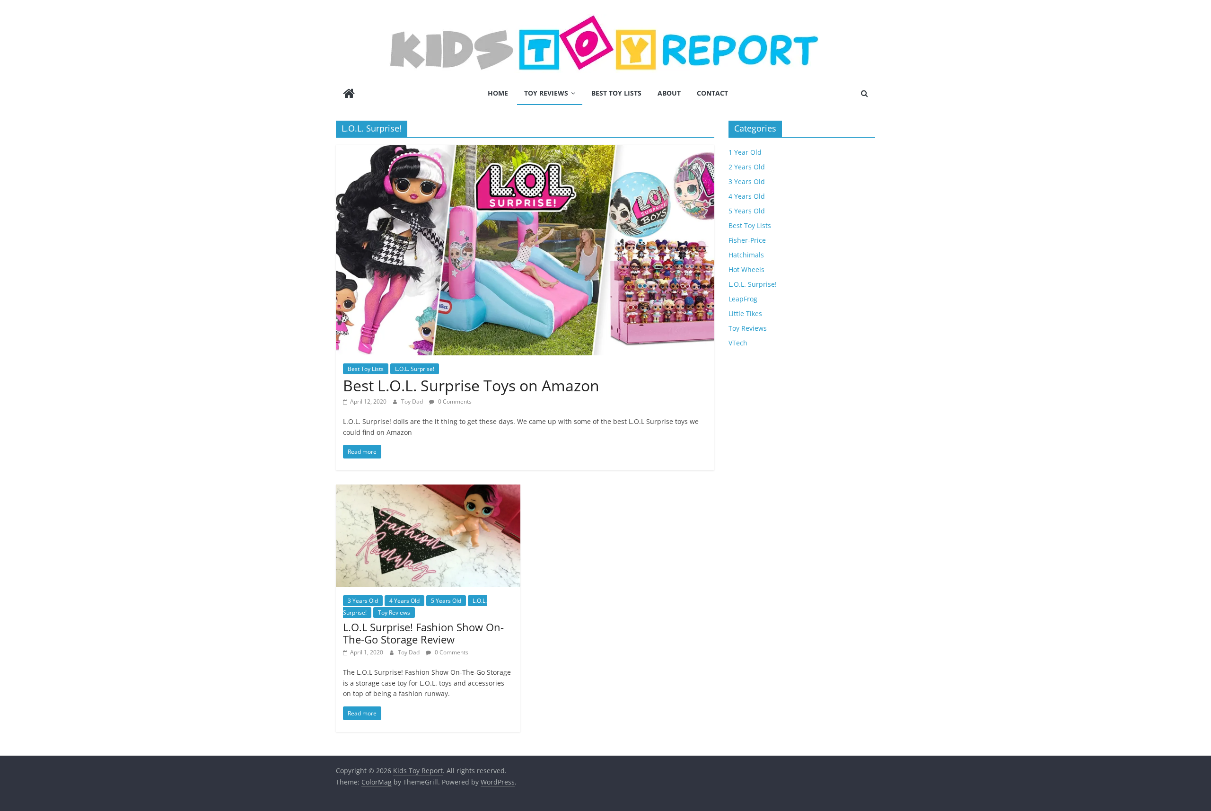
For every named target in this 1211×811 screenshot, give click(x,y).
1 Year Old (745, 152)
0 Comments (454, 401)
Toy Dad (412, 401)
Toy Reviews (546, 92)
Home (498, 92)
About (669, 92)
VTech (737, 342)
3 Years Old (363, 601)
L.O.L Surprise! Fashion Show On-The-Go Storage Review (423, 633)
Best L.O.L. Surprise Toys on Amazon (471, 385)
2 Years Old (746, 166)
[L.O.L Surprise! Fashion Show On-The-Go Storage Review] (428, 490)
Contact (712, 92)
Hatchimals (746, 254)
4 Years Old (404, 601)
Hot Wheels (746, 269)
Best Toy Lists (616, 92)
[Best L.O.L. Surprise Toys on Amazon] (525, 150)
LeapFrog (742, 298)
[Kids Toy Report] (349, 94)
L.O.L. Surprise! (414, 369)
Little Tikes (745, 313)
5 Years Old (446, 601)
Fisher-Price (747, 240)
